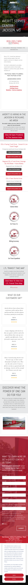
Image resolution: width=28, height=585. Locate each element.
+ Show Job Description (14, 152)
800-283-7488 (14, 41)
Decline (14, 579)
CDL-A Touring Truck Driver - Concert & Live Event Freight (14, 145)
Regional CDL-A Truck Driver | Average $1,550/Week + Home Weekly (14, 162)
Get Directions (14, 86)
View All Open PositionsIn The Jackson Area (14, 136)
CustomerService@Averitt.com (14, 542)
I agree (14, 575)
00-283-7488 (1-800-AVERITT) (14, 540)
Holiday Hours (14, 88)
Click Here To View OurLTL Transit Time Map (14, 282)
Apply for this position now (14, 156)
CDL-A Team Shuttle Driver (14, 178)
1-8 (6, 540)
